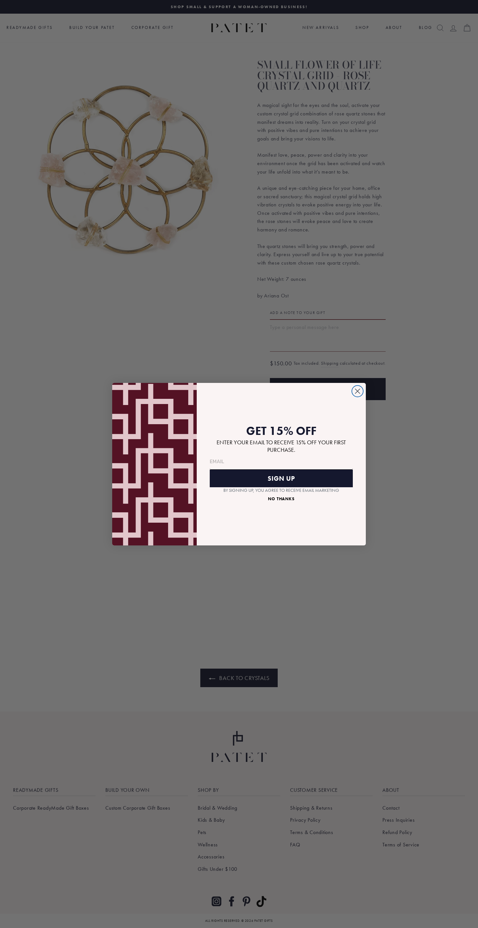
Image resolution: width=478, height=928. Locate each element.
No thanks (281, 499)
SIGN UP (281, 478)
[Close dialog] (357, 391)
